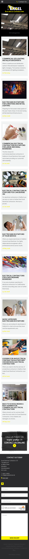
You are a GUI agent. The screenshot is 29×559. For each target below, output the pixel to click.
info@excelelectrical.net (8, 475)
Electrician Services (19, 544)
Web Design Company (14, 554)
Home (5, 544)
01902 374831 (6, 473)
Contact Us (24, 548)
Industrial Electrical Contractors (14, 546)
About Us (10, 544)
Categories (15, 33)
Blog (14, 550)
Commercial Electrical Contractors (10, 548)
